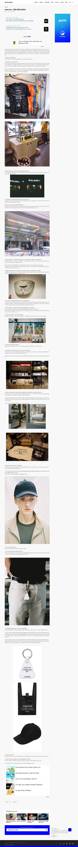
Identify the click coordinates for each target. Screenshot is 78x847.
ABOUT (60, 843)
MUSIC (66, 2)
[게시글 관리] (10, 802)
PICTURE (56, 2)
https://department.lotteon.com (12, 25)
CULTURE (62, 2)
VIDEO (52, 2)
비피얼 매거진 (55, 829)
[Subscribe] (46, 829)
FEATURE (36, 2)
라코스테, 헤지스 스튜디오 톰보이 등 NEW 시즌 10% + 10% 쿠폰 (18, 29)
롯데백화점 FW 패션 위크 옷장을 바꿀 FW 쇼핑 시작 (17, 27)
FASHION (41, 2)
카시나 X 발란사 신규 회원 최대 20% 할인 (15, 19)
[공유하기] (9, 802)
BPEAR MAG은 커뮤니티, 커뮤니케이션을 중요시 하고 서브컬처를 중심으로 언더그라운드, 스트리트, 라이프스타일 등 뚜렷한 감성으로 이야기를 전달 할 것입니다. (60, 832)
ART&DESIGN (46, 2)
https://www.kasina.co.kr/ (11, 17)
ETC (70, 2)
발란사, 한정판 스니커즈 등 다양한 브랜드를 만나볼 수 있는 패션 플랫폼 (19, 20)
